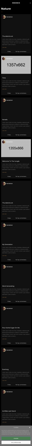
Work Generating (8, 286)
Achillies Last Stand (9, 411)
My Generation (7, 244)
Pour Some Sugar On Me (11, 328)
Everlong (5, 369)
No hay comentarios (21, 51)
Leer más (4, 47)
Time (4, 78)
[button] (30, 427)
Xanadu (5, 119)
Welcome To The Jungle (10, 161)
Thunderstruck (7, 36)
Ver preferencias (16, 442)
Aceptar (16, 438)
